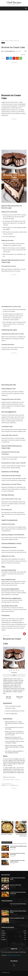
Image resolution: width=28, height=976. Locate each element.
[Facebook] (7, 58)
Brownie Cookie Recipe (15, 885)
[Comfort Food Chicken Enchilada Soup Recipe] (5, 894)
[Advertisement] (14, 26)
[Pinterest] (14, 58)
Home (2, 40)
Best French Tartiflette (6, 834)
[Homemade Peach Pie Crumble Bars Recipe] (5, 855)
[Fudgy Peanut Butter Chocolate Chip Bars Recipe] (5, 862)
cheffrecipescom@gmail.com (13, 955)
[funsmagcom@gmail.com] (2, 51)
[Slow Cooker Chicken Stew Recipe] (5, 906)
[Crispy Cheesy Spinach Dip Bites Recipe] (5, 880)
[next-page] (5, 867)
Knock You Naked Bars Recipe (17, 918)
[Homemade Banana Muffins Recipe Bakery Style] (5, 848)
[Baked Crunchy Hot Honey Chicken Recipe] (5, 913)
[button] (26, 8)
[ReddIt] (17, 58)
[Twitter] (10, 58)
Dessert (6, 40)
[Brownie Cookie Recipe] (5, 887)
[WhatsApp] (20, 58)
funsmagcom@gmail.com (9, 51)
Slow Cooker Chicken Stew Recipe (18, 903)
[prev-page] (2, 867)
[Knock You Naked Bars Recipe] (5, 920)
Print (14, 675)
